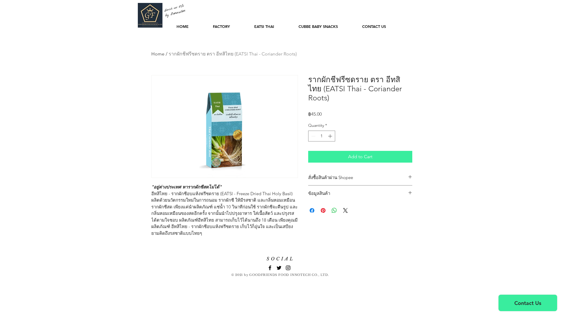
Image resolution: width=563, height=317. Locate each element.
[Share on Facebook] (312, 210)
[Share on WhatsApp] (334, 210)
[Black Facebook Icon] (270, 268)
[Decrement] (312, 136)
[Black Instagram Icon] (288, 268)
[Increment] (330, 136)
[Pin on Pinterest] (323, 210)
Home (158, 54)
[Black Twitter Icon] (279, 268)
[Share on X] (345, 210)
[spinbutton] (321, 136)
